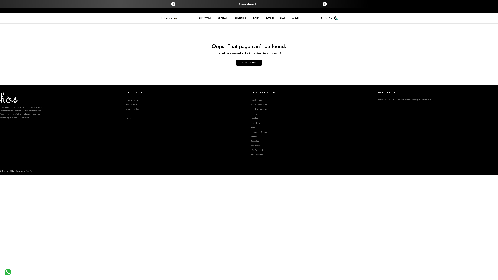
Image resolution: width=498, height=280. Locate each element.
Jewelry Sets (256, 100)
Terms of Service (133, 113)
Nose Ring (255, 122)
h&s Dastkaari (257, 150)
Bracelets (255, 141)
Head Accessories (259, 109)
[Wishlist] (330, 19)
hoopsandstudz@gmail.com (195, 10)
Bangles (254, 118)
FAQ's (128, 118)
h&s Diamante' (257, 154)
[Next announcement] (325, 4)
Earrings (254, 113)
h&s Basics (255, 145)
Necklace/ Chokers (259, 132)
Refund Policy (132, 104)
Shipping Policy (132, 109)
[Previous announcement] (173, 4)
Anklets (254, 136)
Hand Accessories (259, 104)
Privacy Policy (132, 100)
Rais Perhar (30, 171)
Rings (253, 127)
